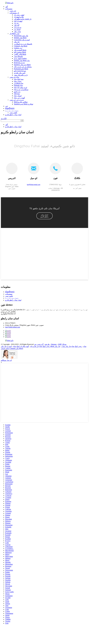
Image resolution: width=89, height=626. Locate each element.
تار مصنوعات (14, 13)
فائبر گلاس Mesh (20, 54)
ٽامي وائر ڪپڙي (19, 73)
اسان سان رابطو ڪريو (13, 115)
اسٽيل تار (17, 29)
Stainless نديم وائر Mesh (22, 65)
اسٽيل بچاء (17, 96)
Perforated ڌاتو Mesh (21, 69)
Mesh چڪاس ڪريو (21, 102)
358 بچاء (17, 94)
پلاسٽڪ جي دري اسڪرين (23, 44)
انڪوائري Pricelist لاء (8, 314)
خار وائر (17, 42)
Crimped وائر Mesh (20, 46)
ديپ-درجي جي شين (17, 100)
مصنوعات (8, 9)
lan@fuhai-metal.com (12, 327)
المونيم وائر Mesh (20, 50)
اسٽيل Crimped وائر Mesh (12, 348)
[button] (44, 215)
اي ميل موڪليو (6, 360)
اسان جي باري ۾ (11, 110)
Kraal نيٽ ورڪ (19, 63)
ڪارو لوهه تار (19, 17)
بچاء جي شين (14, 77)
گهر (6, 7)
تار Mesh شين (14, 33)
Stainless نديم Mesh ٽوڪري (23, 104)
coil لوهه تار (18, 21)
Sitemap (54, 344)
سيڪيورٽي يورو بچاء (21, 89)
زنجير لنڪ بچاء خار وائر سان (71, 346)
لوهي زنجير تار (19, 15)
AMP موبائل (62, 344)
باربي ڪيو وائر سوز (21, 75)
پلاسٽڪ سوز (18, 56)
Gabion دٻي (18, 48)
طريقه (46, 344)
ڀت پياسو (17, 92)
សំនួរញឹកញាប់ (9, 108)
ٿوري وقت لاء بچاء (20, 87)
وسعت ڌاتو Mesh (20, 52)
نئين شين (13, 11)
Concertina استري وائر (22, 40)
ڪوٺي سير (13, 112)
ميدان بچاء (17, 81)
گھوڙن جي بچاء (19, 98)
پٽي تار (16, 23)
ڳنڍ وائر (16, 25)
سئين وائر (17, 31)
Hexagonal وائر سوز (21, 36)
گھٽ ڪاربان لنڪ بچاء (21, 346)
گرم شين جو (42, 344)
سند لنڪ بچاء (18, 79)
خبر (6, 106)
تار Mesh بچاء (18, 83)
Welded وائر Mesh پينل (22, 60)
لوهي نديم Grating (20, 58)
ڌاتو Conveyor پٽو (20, 71)
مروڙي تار (17, 27)
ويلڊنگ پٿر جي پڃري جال (23, 67)
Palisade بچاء (18, 85)
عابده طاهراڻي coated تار (22, 19)
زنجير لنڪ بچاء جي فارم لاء (40, 346)
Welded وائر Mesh (20, 38)
